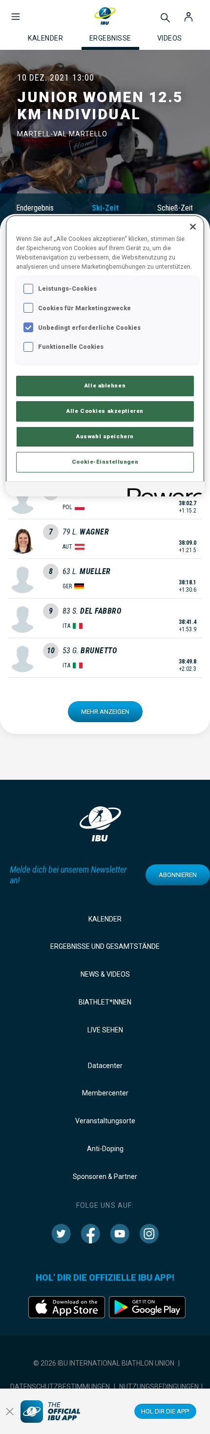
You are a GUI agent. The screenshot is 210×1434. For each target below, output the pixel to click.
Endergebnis (35, 208)
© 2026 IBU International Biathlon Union (103, 1363)
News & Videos (105, 974)
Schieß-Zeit (175, 208)
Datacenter (105, 1066)
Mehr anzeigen (105, 711)
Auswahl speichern (105, 436)
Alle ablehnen (105, 385)
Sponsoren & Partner (105, 1176)
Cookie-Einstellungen (105, 461)
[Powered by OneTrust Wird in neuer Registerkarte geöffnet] (163, 490)
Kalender (105, 919)
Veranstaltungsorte (105, 1121)
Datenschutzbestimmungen (60, 1387)
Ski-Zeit (105, 208)
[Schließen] (193, 226)
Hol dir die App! (165, 1411)
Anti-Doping (105, 1149)
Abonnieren (178, 874)
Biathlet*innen (105, 1002)
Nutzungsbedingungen (159, 1387)
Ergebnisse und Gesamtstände (105, 946)
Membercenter (105, 1093)
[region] (105, 355)
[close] (10, 1411)
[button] (15, 11)
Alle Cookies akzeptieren (105, 410)
